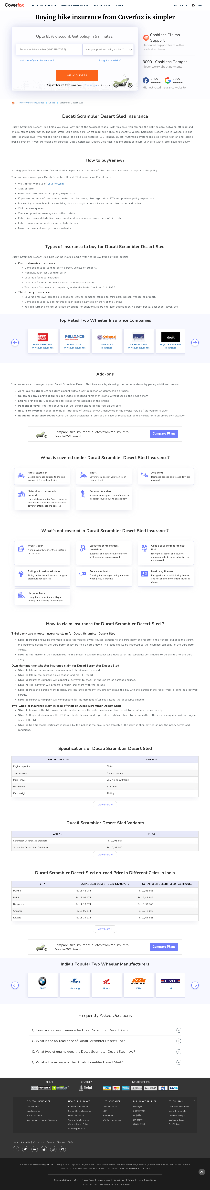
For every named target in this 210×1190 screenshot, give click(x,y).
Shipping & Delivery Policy (66, 1180)
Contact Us (38, 1142)
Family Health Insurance (79, 1106)
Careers (50, 1142)
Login (199, 5)
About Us (25, 1142)
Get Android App (176, 1120)
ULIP (105, 1111)
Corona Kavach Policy (78, 1124)
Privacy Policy (88, 1180)
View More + (105, 804)
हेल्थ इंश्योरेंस (137, 1120)
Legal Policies (103, 1180)
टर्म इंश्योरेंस (137, 1115)
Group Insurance (76, 1115)
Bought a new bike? (110, 60)
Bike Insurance (33, 1111)
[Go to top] (202, 1172)
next (195, 342)
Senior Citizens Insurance (79, 1111)
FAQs (70, 1142)
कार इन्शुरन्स (137, 1106)
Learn (15, 1142)
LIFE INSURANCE (112, 1101)
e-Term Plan (108, 1115)
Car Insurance (33, 1106)
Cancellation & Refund (124, 1180)
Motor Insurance (34, 1115)
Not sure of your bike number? (37, 60)
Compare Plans (164, 433)
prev (15, 342)
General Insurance (39, 1101)
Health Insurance (79, 1101)
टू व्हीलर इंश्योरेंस (139, 1111)
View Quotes (77, 75)
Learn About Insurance (178, 1106)
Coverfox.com (56, 184)
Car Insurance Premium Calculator (42, 1120)
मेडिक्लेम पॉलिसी (139, 1124)
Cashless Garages (177, 1115)
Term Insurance (109, 1106)
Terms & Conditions (146, 1180)
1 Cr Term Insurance (112, 1120)
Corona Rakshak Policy (79, 1120)
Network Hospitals (177, 1111)
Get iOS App (174, 1124)
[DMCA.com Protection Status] (41, 1088)
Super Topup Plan (76, 1128)
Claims (119, 5)
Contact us (180, 5)
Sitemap (61, 1142)
